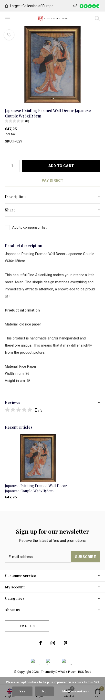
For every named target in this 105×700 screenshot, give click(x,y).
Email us (27, 626)
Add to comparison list (29, 227)
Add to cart (61, 166)
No (44, 691)
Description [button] (15, 196)
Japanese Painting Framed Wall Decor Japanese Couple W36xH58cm (36, 488)
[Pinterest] (65, 643)
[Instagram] (53, 643)
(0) (27, 121)
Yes (22, 691)
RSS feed (84, 672)
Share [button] (10, 209)
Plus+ (72, 672)
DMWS (60, 672)
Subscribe (85, 557)
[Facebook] (40, 643)
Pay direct (52, 180)
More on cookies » (75, 691)
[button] (7, 19)
